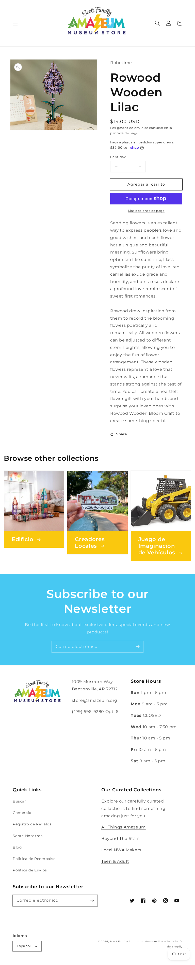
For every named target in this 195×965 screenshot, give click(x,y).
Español (24, 946)
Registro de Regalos (32, 824)
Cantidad (118, 157)
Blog (17, 847)
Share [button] (121, 434)
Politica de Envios (30, 870)
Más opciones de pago (146, 211)
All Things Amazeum (123, 827)
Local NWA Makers (121, 850)
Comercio (22, 812)
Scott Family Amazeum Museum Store (138, 941)
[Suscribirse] (137, 646)
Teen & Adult (115, 861)
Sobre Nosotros (27, 836)
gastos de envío (130, 128)
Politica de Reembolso (34, 858)
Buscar (19, 801)
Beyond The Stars (120, 838)
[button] (15, 23)
